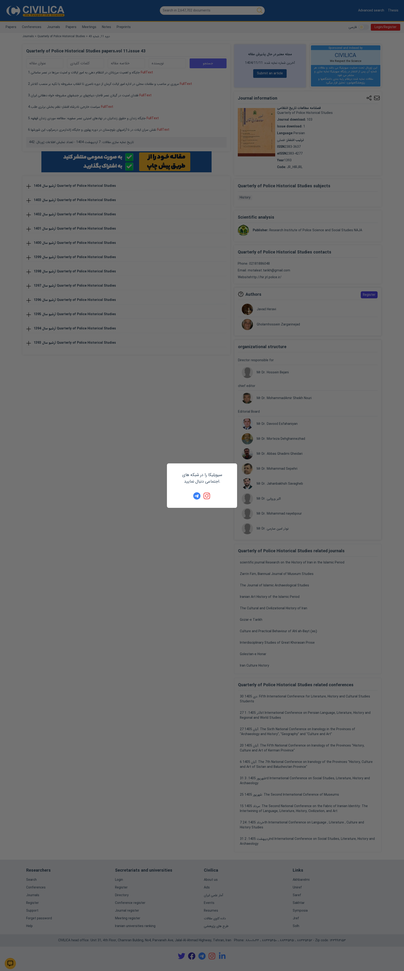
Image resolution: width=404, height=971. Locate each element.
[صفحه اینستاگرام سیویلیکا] (207, 496)
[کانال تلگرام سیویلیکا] (197, 496)
